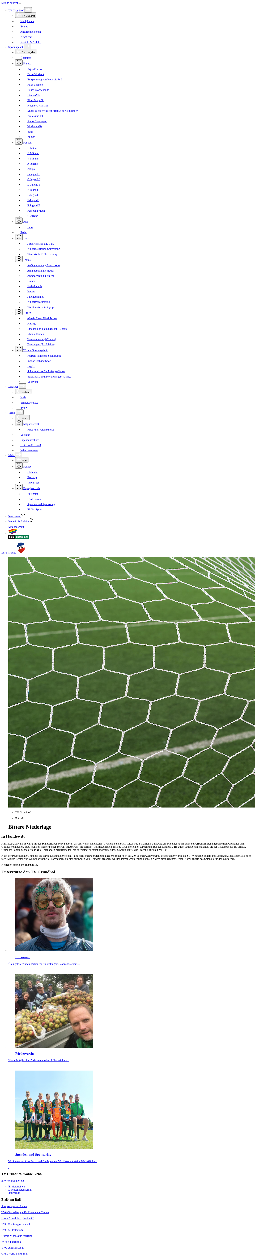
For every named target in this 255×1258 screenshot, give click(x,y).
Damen (31, 281)
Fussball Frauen (36, 210)
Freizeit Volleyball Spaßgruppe (44, 355)
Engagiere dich (31, 488)
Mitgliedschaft (31, 424)
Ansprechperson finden (14, 1206)
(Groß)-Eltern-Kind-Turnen (42, 318)
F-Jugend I (33, 200)
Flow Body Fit (35, 100)
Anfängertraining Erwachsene (43, 265)
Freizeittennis (34, 286)
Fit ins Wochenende (38, 89)
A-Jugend (32, 163)
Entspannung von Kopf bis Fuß (44, 79)
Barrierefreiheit (16, 1186)
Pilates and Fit (35, 115)
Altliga (31, 168)
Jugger (31, 366)
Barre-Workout (35, 74)
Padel (23, 232)
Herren (31, 291)
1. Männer (33, 148)
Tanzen (27, 238)
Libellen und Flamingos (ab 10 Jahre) (47, 328)
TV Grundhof (16, 10)
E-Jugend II (33, 195)
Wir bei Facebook (11, 1241)
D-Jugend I (33, 184)
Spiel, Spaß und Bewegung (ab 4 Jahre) (49, 376)
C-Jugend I (33, 174)
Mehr (11, 455)
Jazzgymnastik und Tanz (40, 243)
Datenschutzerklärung (20, 1189)
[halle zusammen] (18, 537)
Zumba (31, 136)
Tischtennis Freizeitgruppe (41, 307)
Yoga (30, 131)
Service (27, 466)
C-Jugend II (33, 179)
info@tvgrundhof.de (12, 1180)
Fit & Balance (35, 84)
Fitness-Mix (33, 95)
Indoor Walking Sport (39, 360)
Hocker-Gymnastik (37, 105)
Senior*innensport (37, 121)
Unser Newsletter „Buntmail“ (17, 1218)
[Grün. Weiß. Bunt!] (12, 533)
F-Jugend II (33, 205)
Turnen (27, 312)
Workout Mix (34, 126)
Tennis (27, 259)
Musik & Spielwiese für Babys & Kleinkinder (52, 110)
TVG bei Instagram (12, 1229)
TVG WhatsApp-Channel (15, 1224)
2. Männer (33, 153)
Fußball (27, 142)
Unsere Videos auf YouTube (16, 1235)
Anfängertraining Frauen (40, 270)
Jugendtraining (35, 296)
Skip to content (9, 2)
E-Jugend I (33, 189)
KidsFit (31, 323)
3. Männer (33, 158)
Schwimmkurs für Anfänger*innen (46, 371)
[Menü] (20, 3)
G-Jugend (32, 215)
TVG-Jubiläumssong (12, 1247)
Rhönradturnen (35, 334)
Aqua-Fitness (34, 69)
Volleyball (33, 381)
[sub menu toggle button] (28, 10)
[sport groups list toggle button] (19, 62)
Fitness (27, 63)
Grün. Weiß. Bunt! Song (14, 1253)
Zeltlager (13, 386)
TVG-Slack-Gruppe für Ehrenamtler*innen (25, 1212)
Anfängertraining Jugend (40, 275)
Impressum (14, 1192)
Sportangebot (16, 47)
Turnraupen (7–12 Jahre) (40, 344)
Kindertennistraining (38, 301)
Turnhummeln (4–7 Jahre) (41, 339)
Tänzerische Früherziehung (42, 254)
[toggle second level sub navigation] (19, 423)
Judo (25, 221)
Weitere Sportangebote (35, 350)
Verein (12, 412)
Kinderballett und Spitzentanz (43, 248)
